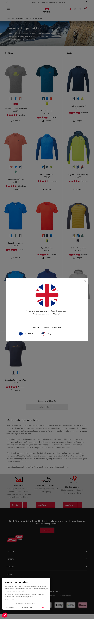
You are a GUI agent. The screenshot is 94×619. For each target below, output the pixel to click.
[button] (5, 615)
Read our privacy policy (12, 600)
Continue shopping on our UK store (46, 314)
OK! (42, 607)
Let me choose (26, 607)
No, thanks (10, 607)
